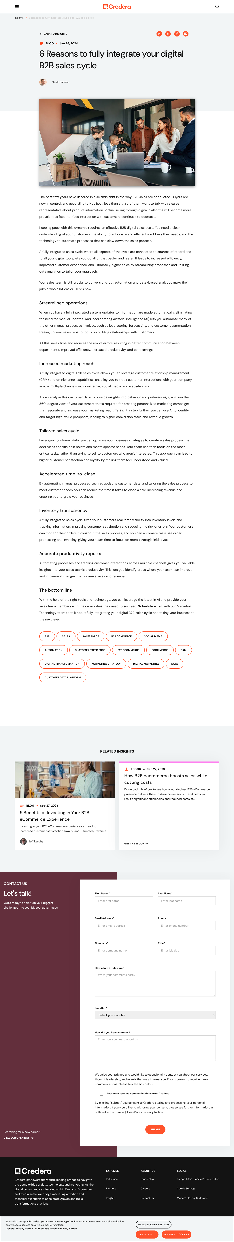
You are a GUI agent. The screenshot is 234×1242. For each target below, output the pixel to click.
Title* (161, 943)
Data (174, 663)
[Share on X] (168, 34)
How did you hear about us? (112, 1032)
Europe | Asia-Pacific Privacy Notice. (139, 1112)
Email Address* (104, 918)
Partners (111, 1188)
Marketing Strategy (106, 663)
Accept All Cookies (176, 1234)
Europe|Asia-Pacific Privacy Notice (56, 1228)
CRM (183, 650)
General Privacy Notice (19, 1228)
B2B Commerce (121, 636)
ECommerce (160, 650)
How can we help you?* (109, 968)
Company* (101, 943)
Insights (19, 17)
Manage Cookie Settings (153, 1224)
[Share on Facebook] (177, 34)
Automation (53, 650)
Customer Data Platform (63, 677)
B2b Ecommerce (128, 650)
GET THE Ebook (134, 843)
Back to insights (55, 33)
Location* (101, 1008)
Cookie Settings (186, 1188)
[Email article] (185, 34)
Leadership (147, 1179)
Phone (162, 918)
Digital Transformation (62, 663)
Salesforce (90, 636)
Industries (112, 1179)
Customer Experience (90, 650)
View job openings (17, 1137)
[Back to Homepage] (117, 6)
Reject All (147, 1234)
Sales (66, 636)
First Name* (102, 893)
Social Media (153, 636)
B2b (47, 636)
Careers (145, 1188)
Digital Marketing (146, 663)
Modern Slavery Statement (192, 1198)
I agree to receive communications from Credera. (138, 1093)
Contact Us (147, 1198)
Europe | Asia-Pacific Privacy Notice (198, 1179)
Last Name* (165, 893)
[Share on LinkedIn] (159, 34)
